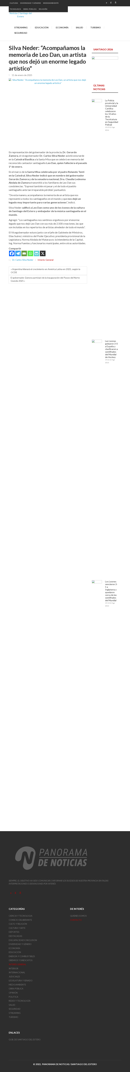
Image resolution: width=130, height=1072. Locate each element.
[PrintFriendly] (36, 253)
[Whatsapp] (30, 253)
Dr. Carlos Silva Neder (22, 260)
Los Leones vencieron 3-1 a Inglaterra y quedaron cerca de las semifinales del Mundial (111, 591)
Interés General (45, 260)
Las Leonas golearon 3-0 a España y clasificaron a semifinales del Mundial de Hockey (111, 349)
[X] (43, 253)
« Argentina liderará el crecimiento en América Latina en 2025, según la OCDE (45, 271)
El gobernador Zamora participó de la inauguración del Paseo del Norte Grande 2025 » (45, 279)
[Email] (24, 253)
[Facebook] (12, 253)
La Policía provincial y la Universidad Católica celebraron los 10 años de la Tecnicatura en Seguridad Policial (111, 112)
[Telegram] (18, 253)
